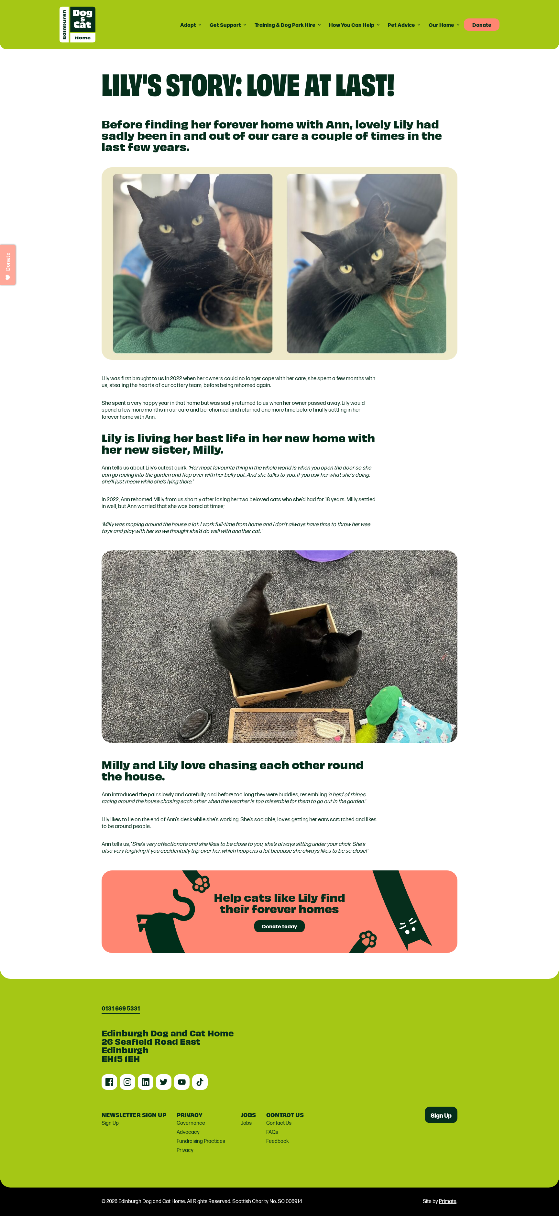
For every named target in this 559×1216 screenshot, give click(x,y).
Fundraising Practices (201, 1141)
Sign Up (110, 1123)
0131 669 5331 (121, 1008)
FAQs (272, 1132)
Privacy (185, 1150)
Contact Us (278, 1123)
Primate (447, 1202)
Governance (191, 1123)
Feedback (277, 1141)
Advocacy (188, 1132)
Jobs (246, 1123)
